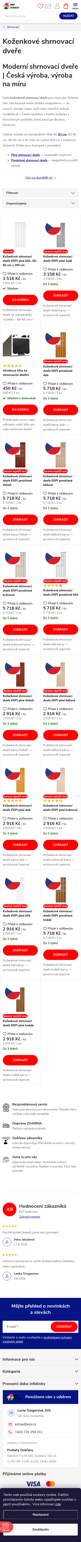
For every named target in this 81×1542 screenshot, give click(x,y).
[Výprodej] (20, 235)
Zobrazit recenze (29, 1217)
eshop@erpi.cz (25, 1424)
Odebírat (64, 1327)
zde (58, 1504)
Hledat (68, 16)
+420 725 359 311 (29, 1432)
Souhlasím (40, 1529)
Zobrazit (60, 296)
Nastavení (41, 1514)
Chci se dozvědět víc (39, 178)
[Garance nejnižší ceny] (60, 235)
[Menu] (75, 5)
